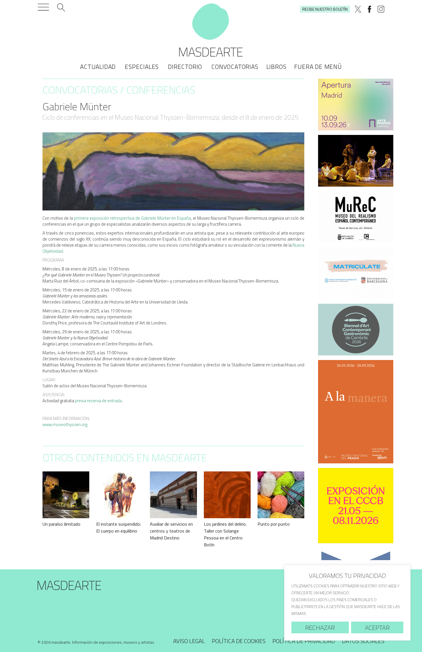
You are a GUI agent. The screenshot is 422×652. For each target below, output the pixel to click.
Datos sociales (363, 640)
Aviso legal (189, 640)
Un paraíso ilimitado (61, 524)
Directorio (185, 66)
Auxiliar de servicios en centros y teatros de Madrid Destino (171, 531)
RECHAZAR (320, 627)
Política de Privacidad (303, 640)
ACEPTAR (377, 627)
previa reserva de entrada (98, 400)
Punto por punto (274, 524)
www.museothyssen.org (64, 424)
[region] (347, 603)
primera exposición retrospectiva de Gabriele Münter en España (132, 218)
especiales (142, 66)
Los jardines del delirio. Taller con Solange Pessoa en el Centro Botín (225, 534)
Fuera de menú (318, 66)
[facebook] (369, 9)
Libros (276, 66)
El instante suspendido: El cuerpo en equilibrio (118, 527)
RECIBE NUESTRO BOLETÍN (325, 9)
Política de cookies (239, 640)
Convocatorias (234, 66)
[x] (358, 9)
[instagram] (381, 9)
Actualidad (98, 66)
